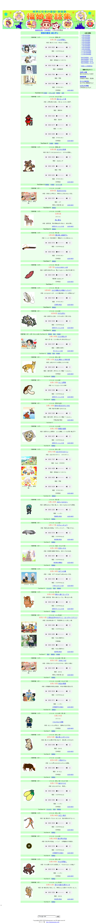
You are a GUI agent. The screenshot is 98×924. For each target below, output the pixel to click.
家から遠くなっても (62, 594)
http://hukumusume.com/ (52, 922)
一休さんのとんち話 (58, 585)
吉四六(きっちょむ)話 (58, 226)
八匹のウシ (62, 760)
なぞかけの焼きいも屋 (61, 267)
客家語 (58, 93)
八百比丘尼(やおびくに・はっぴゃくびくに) (62, 617)
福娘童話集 (39, 30)
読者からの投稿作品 (86, 66)
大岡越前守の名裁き (58, 707)
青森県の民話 (58, 516)
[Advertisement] (49, 5)
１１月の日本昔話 (86, 52)
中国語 (51, 143)
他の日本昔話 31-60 (87, 59)
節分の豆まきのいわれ (62, 405)
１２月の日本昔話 (86, 54)
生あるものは (61, 190)
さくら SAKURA (84, 81)
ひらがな (49, 588)
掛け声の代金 (62, 838)
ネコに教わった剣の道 (62, 359)
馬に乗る (58, 220)
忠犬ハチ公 (62, 548)
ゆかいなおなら (62, 502)
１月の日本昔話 (85, 35)
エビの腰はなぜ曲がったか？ (62, 290)
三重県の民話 (58, 304)
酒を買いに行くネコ (62, 737)
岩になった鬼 (61, 99)
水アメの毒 (62, 571)
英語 (54, 334)
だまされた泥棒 (58, 722)
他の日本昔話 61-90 (87, 61)
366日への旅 (83, 72)
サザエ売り (61, 313)
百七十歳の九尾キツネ (62, 885)
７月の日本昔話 (85, 45)
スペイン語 (59, 184)
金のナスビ (62, 783)
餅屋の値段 (62, 428)
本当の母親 (62, 683)
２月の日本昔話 (85, 37)
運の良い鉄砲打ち (61, 235)
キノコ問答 (62, 382)
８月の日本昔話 (85, 47)
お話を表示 (70, 90)
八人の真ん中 (62, 336)
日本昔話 (47, 30)
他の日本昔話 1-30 (87, 57)
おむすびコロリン (62, 452)
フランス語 (52, 93)
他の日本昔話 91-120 (87, 62)
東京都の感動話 (58, 562)
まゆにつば (62, 660)
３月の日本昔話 (85, 38)
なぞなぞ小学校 (84, 85)
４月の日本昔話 (85, 40)
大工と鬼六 (62, 815)
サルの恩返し (62, 861)
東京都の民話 (58, 539)
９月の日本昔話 (85, 49)
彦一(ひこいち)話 (58, 351)
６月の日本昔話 (85, 44)
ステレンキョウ (62, 525)
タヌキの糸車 (61, 149)
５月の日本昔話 (85, 42)
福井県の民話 (58, 651)
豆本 (63, 93)
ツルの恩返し (61, 40)
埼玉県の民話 (58, 899)
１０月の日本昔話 (86, 51)
